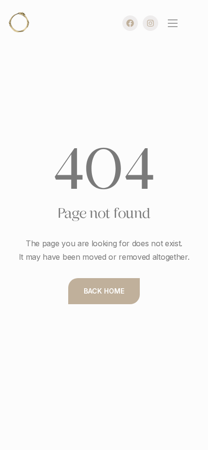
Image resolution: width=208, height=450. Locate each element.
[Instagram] (150, 23)
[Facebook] (130, 23)
